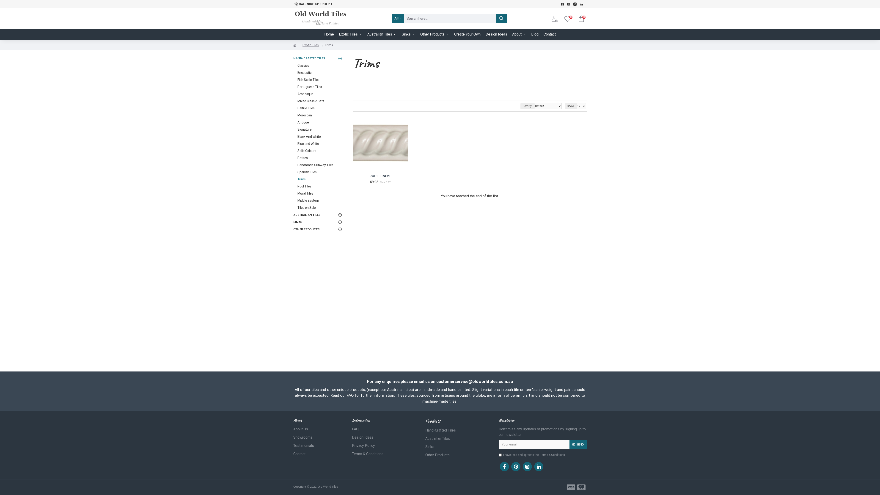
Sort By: (527, 106)
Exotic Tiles (310, 45)
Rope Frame (380, 176)
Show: (571, 106)
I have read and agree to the (534, 454)
